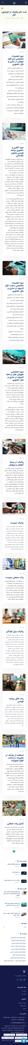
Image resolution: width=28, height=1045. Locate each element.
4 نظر (21, 143)
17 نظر (20, 52)
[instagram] (17, 979)
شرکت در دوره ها (22, 1003)
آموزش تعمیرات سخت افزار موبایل (18, 937)
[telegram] (21, 979)
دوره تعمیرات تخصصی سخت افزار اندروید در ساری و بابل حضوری (14, 287)
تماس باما (24, 994)
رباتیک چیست (17, 523)
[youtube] (24, 979)
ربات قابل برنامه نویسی (16, 700)
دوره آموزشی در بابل (9, 1035)
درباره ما (24, 991)
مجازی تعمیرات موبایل (9, 960)
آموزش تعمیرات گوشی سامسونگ (18, 940)
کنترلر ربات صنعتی (15, 823)
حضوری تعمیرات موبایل (20, 960)
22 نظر (20, 279)
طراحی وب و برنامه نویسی (16, 128)
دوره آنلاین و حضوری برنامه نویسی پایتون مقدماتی (17, 151)
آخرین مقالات (23, 1006)
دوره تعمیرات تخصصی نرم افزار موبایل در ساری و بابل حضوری (16, 60)
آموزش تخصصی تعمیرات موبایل (18, 943)
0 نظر (21, 458)
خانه (22, 18)
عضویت (24, 1008)
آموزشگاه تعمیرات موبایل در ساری (18, 949)
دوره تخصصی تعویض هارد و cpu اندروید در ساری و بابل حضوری (15, 376)
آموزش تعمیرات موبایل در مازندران (18, 946)
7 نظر (20, 368)
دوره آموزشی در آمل (21, 1035)
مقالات (20, 444)
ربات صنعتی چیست (14, 577)
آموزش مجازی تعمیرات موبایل (19, 955)
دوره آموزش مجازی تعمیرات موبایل (18, 958)
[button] (2, 2)
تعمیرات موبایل (18, 37)
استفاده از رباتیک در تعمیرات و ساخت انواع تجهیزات (15, 757)
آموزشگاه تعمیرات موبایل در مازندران (17, 952)
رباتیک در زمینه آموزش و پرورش (16, 463)
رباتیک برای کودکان (15, 631)
